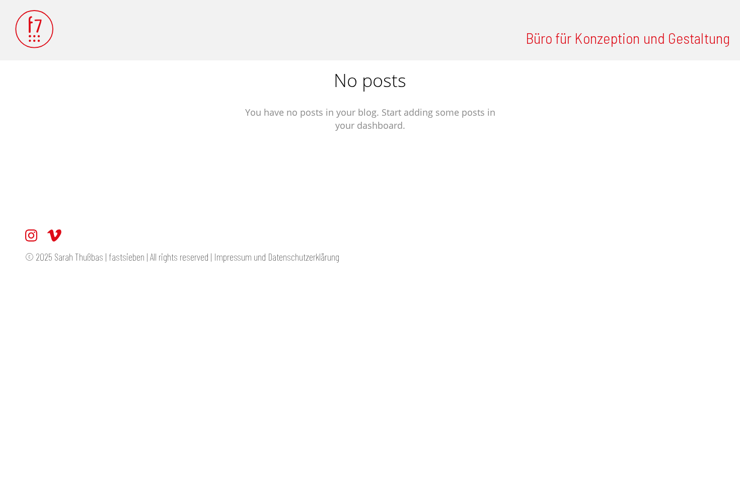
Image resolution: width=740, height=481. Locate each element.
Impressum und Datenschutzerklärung (277, 257)
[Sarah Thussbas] (35, 30)
